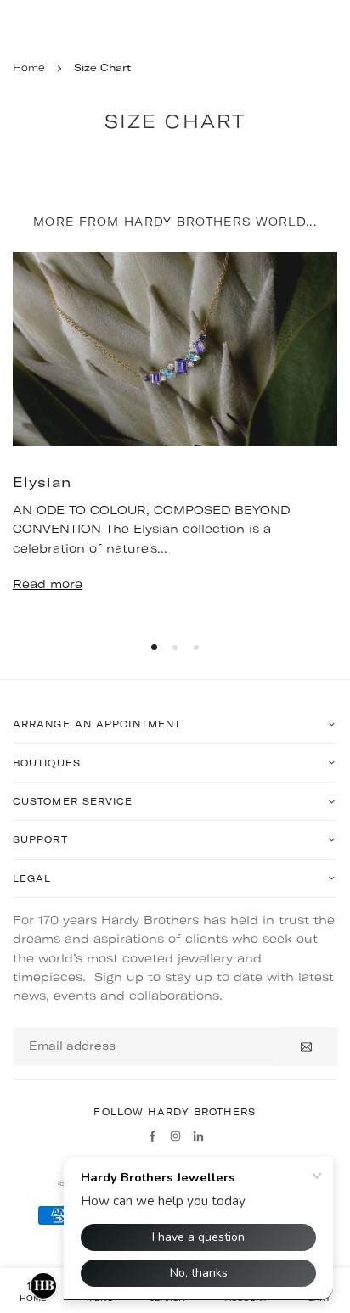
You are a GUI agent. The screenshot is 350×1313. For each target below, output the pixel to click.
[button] (154, 647)
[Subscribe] (306, 1046)
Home (29, 67)
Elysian (42, 482)
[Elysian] (175, 349)
